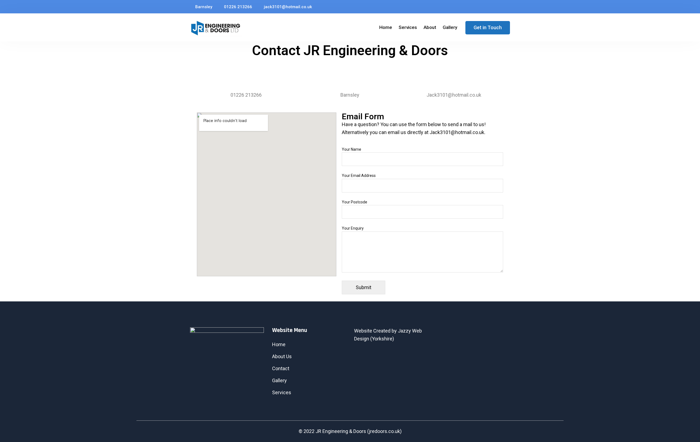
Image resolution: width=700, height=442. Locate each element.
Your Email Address (359, 175)
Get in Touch (488, 27)
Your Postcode (354, 202)
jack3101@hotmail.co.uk (287, 6)
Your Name (351, 149)
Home (385, 27)
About (430, 27)
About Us (282, 356)
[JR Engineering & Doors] (216, 28)
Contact (280, 368)
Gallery (450, 27)
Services (408, 27)
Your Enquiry (353, 228)
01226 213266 (237, 6)
